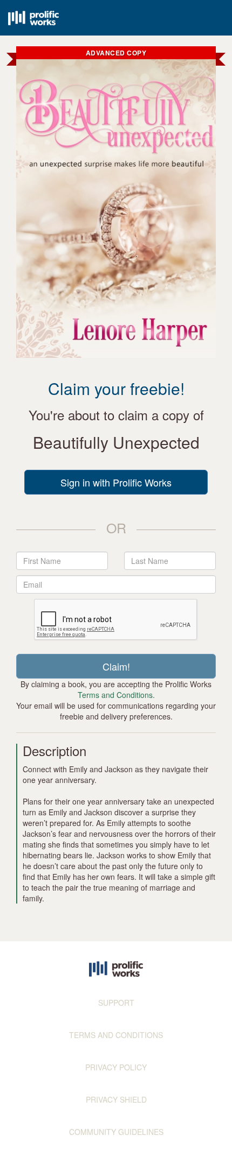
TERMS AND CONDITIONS (116, 1034)
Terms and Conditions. (116, 694)
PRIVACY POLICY (116, 1067)
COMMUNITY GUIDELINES (116, 1131)
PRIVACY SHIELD (116, 1099)
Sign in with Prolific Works (116, 482)
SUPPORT (116, 1002)
